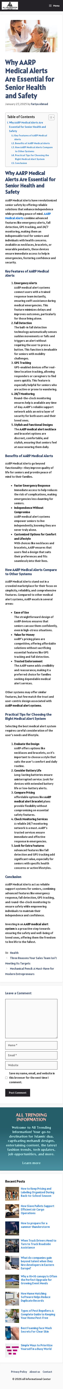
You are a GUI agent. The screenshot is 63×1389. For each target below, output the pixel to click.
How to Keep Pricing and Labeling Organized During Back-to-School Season (37, 1192)
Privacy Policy (19, 1371)
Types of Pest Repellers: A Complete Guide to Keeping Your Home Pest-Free (38, 1314)
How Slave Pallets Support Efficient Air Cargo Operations (37, 1209)
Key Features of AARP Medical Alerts (30, 137)
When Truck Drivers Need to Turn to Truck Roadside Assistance (38, 1244)
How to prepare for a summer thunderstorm (35, 1225)
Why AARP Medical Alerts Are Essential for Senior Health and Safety (27, 127)
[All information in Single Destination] (10, 5)
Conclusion (21, 163)
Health (14, 953)
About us (35, 1371)
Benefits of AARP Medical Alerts (32, 143)
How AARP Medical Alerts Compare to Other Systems (34, 149)
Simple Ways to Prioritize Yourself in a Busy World (36, 1347)
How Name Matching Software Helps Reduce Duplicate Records (35, 1297)
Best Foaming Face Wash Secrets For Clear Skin (36, 1329)
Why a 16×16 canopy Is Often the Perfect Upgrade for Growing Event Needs (39, 1279)
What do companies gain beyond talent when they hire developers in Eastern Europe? (37, 1263)
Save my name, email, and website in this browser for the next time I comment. (32, 1077)
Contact (47, 1371)
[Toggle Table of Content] (50, 117)
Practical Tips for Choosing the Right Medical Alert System (32, 157)
